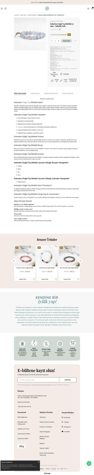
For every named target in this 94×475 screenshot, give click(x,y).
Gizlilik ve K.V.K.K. (23, 429)
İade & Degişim (45, 432)
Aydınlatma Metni (24, 434)
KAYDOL (68, 380)
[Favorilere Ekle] (75, 41)
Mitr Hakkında (22, 417)
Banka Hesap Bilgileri (44, 437)
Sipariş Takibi (44, 448)
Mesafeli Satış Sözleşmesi (22, 423)
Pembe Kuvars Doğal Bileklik (24, 268)
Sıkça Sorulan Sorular (47, 422)
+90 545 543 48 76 (24, 406)
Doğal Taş (26, 102)
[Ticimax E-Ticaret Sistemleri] (47, 474)
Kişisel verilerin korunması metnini (41, 385)
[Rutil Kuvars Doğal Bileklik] (47, 256)
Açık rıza (27, 385)
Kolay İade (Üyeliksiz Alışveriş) (47, 454)
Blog (21, 446)
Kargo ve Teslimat (46, 427)
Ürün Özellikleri (20, 93)
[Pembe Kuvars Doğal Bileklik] (24, 256)
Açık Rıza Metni (23, 438)
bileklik (21, 204)
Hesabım (43, 417)
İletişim (42, 443)
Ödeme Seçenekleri (51, 93)
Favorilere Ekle (34, 279)
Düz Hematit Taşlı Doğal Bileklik (69, 268)
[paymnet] (47, 469)
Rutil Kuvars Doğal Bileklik (47, 268)
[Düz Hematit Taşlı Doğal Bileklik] (69, 256)
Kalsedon (20, 127)
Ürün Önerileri (67, 93)
